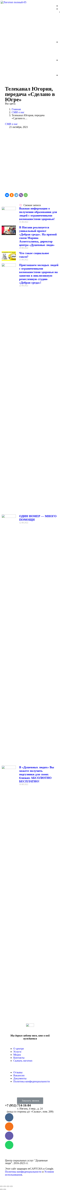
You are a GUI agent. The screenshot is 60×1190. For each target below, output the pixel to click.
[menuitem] (18, 1048)
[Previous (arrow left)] (1, 1189)
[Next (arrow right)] (4, 1189)
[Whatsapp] (9, 1145)
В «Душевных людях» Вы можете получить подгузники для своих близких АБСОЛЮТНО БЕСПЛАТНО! (36, 774)
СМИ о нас (11, 124)
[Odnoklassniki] (9, 1126)
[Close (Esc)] (1, 1186)
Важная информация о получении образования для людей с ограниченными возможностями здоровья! (38, 214)
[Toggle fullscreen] (8, 1186)
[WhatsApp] (26, 195)
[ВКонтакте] (7, 195)
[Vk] (9, 1117)
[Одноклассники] (12, 195)
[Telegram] (16, 195)
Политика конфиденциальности (23, 1171)
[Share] (4, 1186)
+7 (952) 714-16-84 (18, 1105)
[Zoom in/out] (11, 1186)
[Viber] (21, 195)
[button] (30, 1100)
